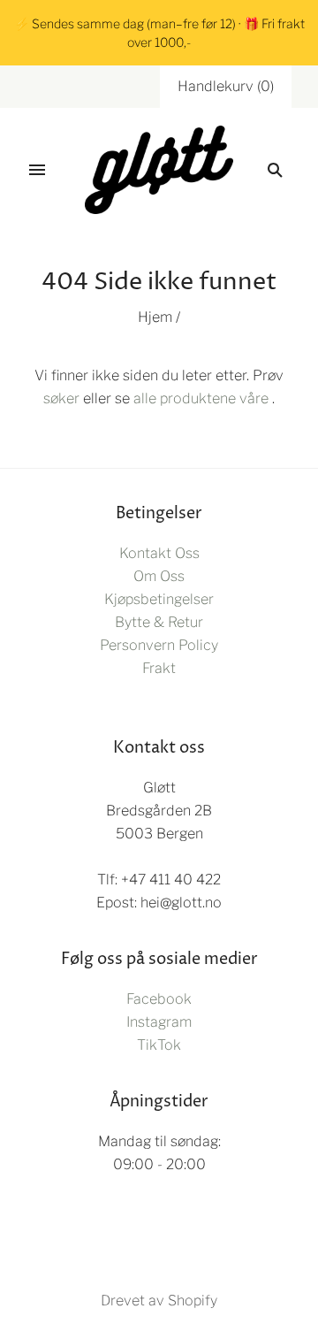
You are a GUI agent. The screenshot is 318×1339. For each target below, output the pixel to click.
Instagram (159, 1022)
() (226, 86)
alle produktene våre (201, 398)
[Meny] (37, 170)
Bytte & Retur (159, 622)
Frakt (159, 668)
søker (61, 398)
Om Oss (159, 576)
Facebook (159, 999)
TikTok (159, 1045)
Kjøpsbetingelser (159, 599)
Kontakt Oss (159, 553)
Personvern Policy (159, 645)
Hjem (155, 317)
